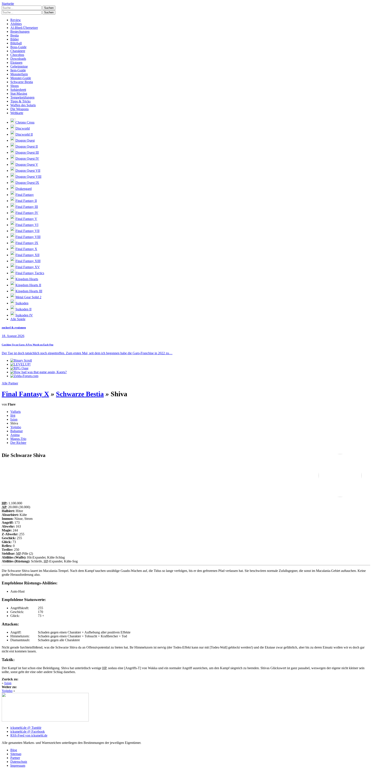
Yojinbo (15, 427)
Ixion (13, 419)
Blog (13, 750)
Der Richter (18, 442)
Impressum (17, 765)
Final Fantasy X (25, 394)
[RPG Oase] (19, 368)
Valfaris (15, 411)
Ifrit (12, 415)
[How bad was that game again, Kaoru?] (38, 372)
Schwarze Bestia (80, 394)
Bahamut (16, 431)
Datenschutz (18, 761)
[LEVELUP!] (20, 364)
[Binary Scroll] (21, 360)
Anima (15, 435)
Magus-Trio (18, 439)
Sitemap (15, 754)
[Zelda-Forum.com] (24, 376)
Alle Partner (10, 383)
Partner (15, 758)
